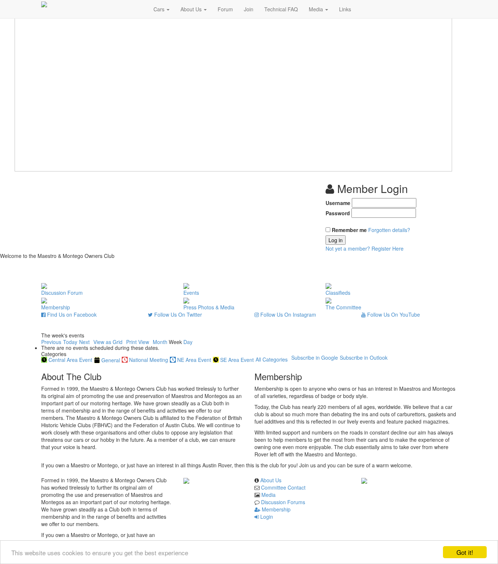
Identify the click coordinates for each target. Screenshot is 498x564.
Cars (159, 9)
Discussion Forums (283, 502)
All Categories (272, 359)
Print (137, 341)
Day (187, 341)
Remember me (349, 229)
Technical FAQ (281, 9)
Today (70, 341)
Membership (275, 509)
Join (248, 9)
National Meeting (148, 360)
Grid (107, 341)
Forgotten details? (389, 229)
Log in (335, 240)
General (110, 360)
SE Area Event (237, 360)
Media (316, 9)
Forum (225, 9)
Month (160, 341)
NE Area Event (194, 360)
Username (338, 202)
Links (345, 9)
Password (338, 213)
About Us (191, 9)
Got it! (464, 552)
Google (314, 357)
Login (266, 516)
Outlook (364, 357)
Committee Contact (283, 487)
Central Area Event (70, 360)
